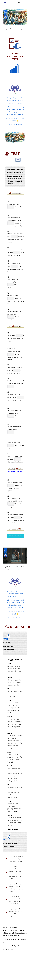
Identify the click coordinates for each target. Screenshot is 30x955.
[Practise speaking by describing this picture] (15, 142)
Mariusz (6, 30)
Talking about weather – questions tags (14, 566)
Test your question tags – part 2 (14, 28)
